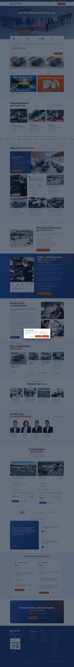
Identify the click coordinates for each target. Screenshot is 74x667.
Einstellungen (31, 336)
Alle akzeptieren (45, 336)
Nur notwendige (38, 336)
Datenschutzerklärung (44, 333)
